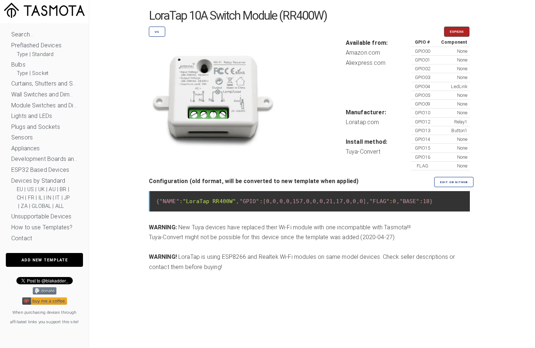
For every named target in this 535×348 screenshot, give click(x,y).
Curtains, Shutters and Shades (44, 83)
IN (48, 198)
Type (22, 54)
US (30, 189)
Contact (21, 238)
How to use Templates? (41, 227)
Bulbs (18, 64)
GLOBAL (41, 206)
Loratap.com (362, 122)
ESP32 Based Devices (40, 169)
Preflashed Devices (36, 45)
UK (41, 189)
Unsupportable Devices (41, 216)
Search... (22, 34)
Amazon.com (363, 52)
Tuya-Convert (363, 151)
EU (20, 189)
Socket (40, 73)
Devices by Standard (38, 180)
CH (20, 198)
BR (63, 189)
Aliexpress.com (365, 62)
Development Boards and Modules (44, 158)
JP (67, 198)
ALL (59, 206)
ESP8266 (457, 31)
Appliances (25, 148)
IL (40, 198)
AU (52, 189)
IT (57, 198)
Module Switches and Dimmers (44, 105)
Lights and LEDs (31, 115)
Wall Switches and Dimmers (44, 94)
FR (31, 198)
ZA (24, 206)
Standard (43, 54)
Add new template (44, 260)
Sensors (22, 137)
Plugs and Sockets (35, 126)
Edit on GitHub (454, 182)
